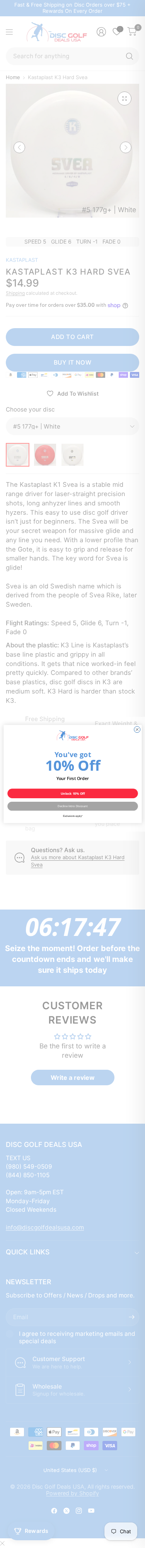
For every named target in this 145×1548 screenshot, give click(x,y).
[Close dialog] (137, 729)
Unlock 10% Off (72, 793)
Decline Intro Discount (72, 806)
